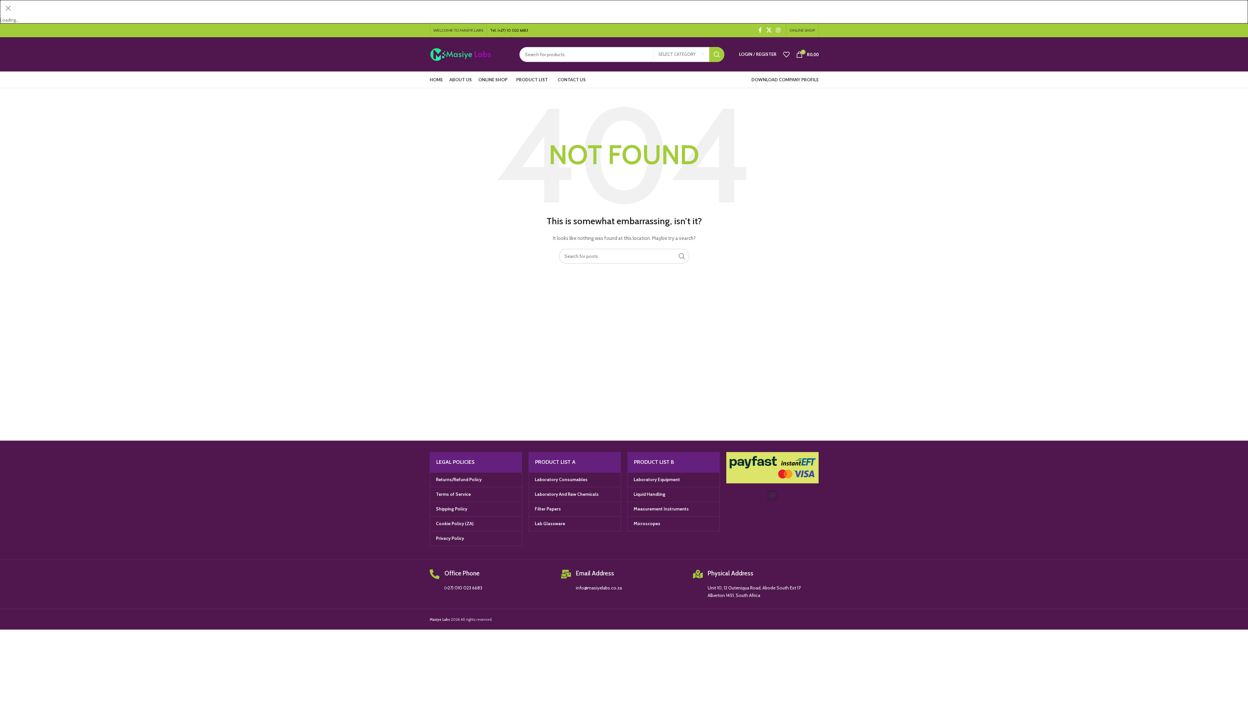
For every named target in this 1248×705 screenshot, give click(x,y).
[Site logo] (470, 54)
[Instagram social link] (778, 30)
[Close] (8, 8)
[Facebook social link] (760, 30)
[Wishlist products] (786, 54)
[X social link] (769, 30)
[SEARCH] (716, 54)
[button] (772, 495)
